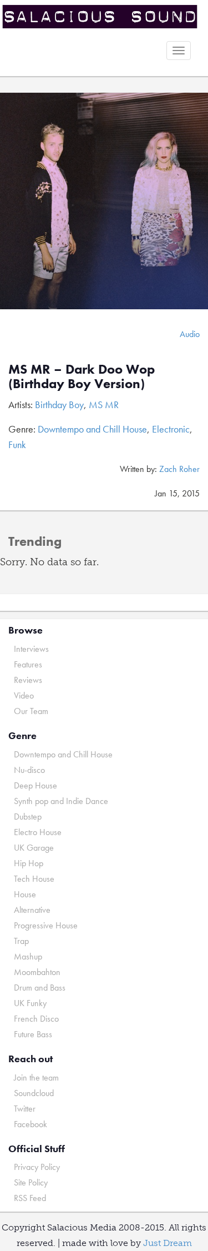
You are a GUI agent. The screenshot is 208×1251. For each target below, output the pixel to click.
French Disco (36, 1018)
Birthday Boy (59, 404)
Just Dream (167, 1243)
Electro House (38, 832)
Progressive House (46, 925)
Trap (21, 941)
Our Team (31, 711)
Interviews (31, 649)
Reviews (28, 680)
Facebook (30, 1124)
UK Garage (34, 847)
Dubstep (28, 816)
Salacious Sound (100, 18)
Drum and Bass (39, 987)
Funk (17, 444)
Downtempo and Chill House (92, 429)
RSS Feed (30, 1198)
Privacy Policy (37, 1167)
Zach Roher (179, 469)
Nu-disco (29, 770)
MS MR (104, 404)
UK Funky (30, 1003)
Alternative (32, 910)
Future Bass (33, 1034)
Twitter (24, 1108)
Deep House (35, 785)
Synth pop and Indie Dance (61, 801)
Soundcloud (34, 1093)
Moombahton (37, 972)
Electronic (171, 429)
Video (24, 695)
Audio (190, 334)
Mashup (28, 956)
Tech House (34, 879)
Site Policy (31, 1182)
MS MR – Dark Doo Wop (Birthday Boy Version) (81, 376)
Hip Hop (28, 863)
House (25, 894)
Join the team (36, 1077)
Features (28, 664)
